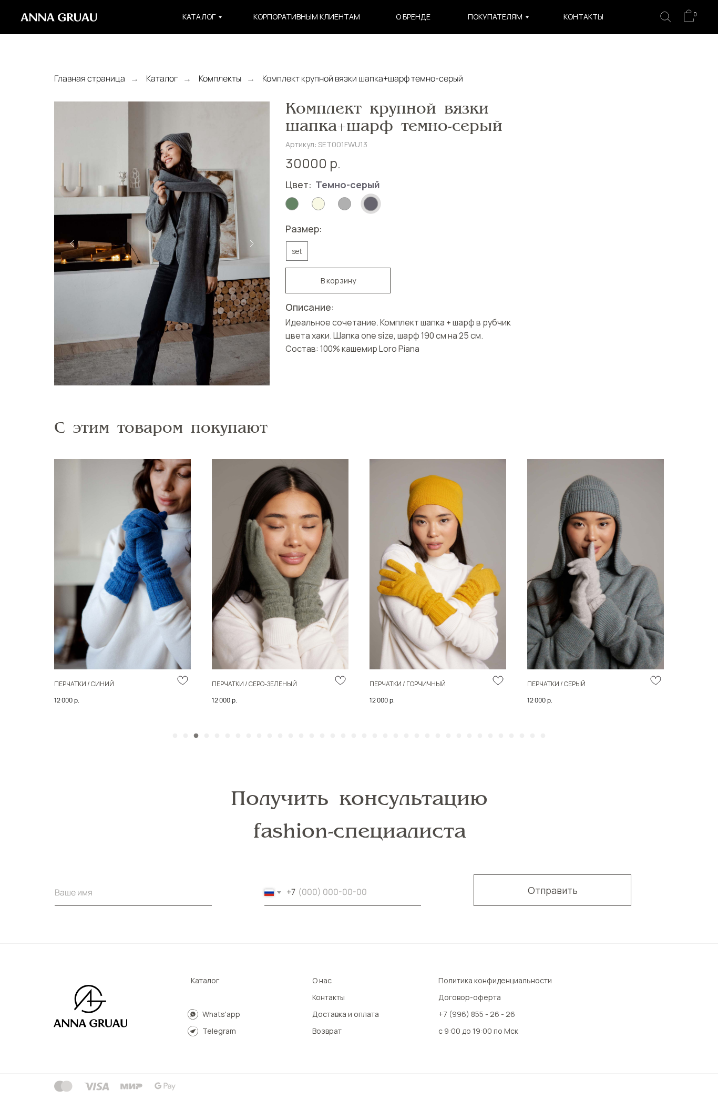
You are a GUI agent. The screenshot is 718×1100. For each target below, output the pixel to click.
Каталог (199, 17)
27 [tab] (451, 739)
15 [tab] (325, 739)
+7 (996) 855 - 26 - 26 (476, 1014)
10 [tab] (272, 739)
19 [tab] (367, 739)
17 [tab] (346, 739)
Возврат (327, 1031)
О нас (322, 980)
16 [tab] (335, 739)
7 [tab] (241, 739)
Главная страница (89, 79)
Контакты (583, 17)
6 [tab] (230, 739)
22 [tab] (398, 739)
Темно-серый (347, 184)
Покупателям (495, 17)
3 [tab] (199, 739)
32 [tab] (503, 739)
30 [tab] (482, 739)
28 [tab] (461, 739)
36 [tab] (545, 739)
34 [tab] (524, 739)
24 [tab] (419, 739)
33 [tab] (514, 739)
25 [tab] (430, 739)
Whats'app (221, 1014)
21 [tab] (388, 739)
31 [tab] (493, 739)
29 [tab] (472, 739)
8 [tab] (251, 739)
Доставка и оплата (345, 1014)
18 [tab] (356, 739)
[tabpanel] (122, 589)
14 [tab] (314, 739)
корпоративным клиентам (306, 17)
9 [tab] (262, 739)
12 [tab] (293, 739)
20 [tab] (377, 739)
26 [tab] (440, 739)
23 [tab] (409, 739)
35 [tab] (535, 739)
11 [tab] (283, 739)
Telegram (219, 1031)
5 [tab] (220, 739)
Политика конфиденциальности (495, 980)
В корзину (338, 281)
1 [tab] (178, 739)
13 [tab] (304, 739)
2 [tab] (188, 739)
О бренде (413, 17)
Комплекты (220, 79)
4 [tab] (209, 739)
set (297, 251)
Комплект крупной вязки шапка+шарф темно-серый (362, 79)
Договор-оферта (469, 997)
